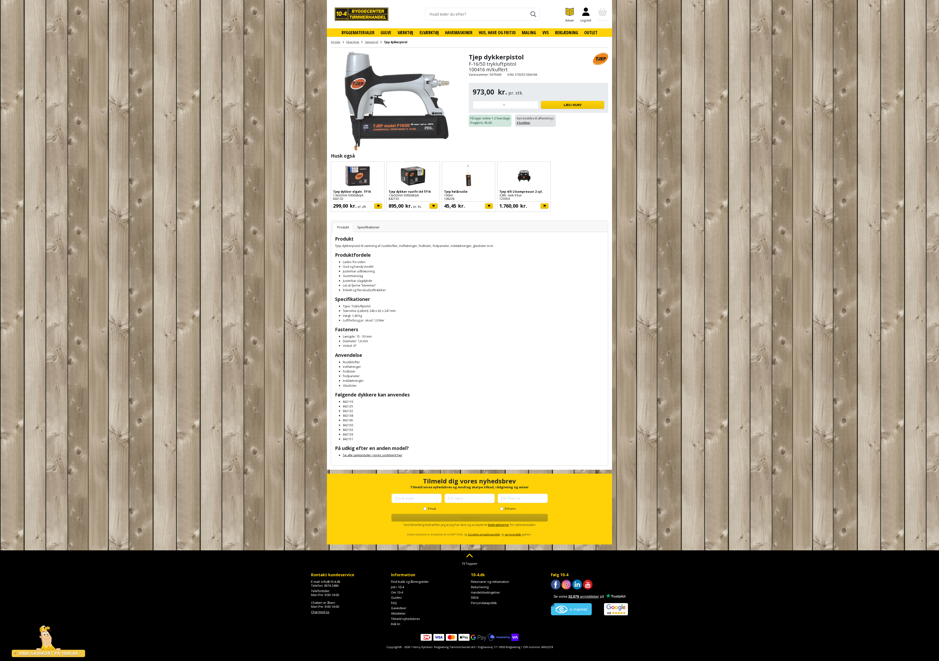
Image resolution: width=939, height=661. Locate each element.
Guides (396, 597)
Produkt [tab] (343, 227)
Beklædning (566, 32)
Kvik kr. (396, 624)
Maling (529, 32)
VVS (545, 32)
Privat (432, 508)
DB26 (475, 597)
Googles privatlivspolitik (484, 534)
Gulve (385, 32)
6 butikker (523, 123)
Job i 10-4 (397, 587)
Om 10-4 (397, 592)
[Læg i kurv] (378, 206)
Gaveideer (398, 608)
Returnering (480, 587)
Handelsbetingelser (485, 592)
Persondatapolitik (484, 603)
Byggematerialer (358, 32)
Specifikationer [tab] (368, 227)
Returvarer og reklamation (490, 581)
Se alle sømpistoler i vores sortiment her (372, 455)
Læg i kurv (572, 105)
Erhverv (510, 508)
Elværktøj (429, 32)
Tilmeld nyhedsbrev (405, 619)
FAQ (394, 603)
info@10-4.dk (330, 581)
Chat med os (320, 612)
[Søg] (533, 14)
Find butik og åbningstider (410, 581)
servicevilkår (513, 534)
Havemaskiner (458, 32)
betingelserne (498, 524)
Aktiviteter (398, 613)
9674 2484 (331, 585)
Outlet (590, 32)
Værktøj (405, 32)
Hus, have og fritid (497, 32)
